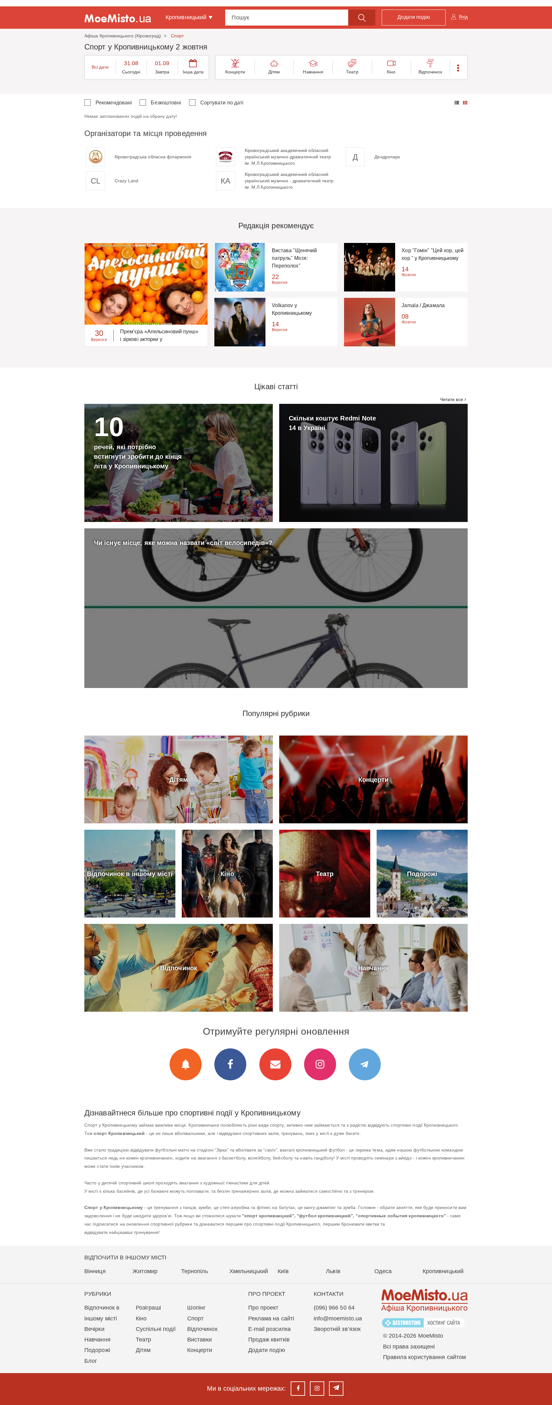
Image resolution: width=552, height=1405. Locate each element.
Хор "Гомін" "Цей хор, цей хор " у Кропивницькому (433, 254)
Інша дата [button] (193, 71)
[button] (458, 67)
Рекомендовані (114, 102)
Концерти (235, 71)
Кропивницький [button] (186, 17)
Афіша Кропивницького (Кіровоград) (122, 35)
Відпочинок (430, 71)
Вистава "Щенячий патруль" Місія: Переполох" (294, 258)
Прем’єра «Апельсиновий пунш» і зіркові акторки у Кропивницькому (159, 336)
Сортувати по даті (222, 102)
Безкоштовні (166, 102)
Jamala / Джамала (423, 305)
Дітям (274, 71)
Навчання (313, 71)
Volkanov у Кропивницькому (292, 309)
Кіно (391, 71)
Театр (352, 71)
